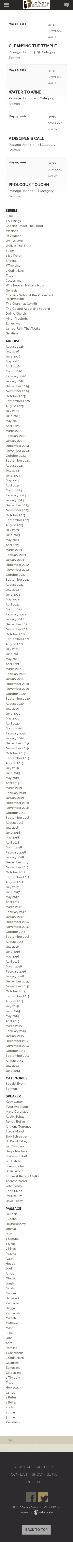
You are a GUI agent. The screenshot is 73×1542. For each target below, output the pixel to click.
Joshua (11, 1229)
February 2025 (16, 436)
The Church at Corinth (21, 303)
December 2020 (17, 684)
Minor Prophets (17, 318)
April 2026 (13, 366)
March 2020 (14, 728)
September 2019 (18, 758)
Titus (9, 275)
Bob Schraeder (16, 1136)
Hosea (10, 1263)
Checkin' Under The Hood (24, 226)
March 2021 (14, 669)
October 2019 (16, 753)
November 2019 (17, 748)
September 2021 (17, 639)
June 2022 (13, 594)
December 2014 (17, 1041)
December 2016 (17, 922)
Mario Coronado (17, 1111)
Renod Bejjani (15, 1121)
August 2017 (14, 882)
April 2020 (13, 723)
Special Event (16, 1083)
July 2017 (12, 887)
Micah (10, 1288)
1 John (10, 251)
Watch (52, 37)
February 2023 (16, 555)
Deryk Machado (17, 1151)
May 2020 (12, 718)
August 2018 (15, 823)
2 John (10, 1412)
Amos (10, 1273)
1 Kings (11, 1244)
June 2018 (13, 832)
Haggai (10, 1308)
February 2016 (16, 971)
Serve (52, 1474)
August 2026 (15, 346)
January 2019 (15, 798)
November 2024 (17, 450)
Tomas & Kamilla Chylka (22, 1176)
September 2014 (18, 1056)
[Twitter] (43, 1497)
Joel (9, 1268)
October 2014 (16, 1051)
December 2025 (17, 386)
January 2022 (15, 619)
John (25, 52)
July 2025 (12, 411)
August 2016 (15, 942)
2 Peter (11, 1402)
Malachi (11, 1318)
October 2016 (16, 932)
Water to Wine (25, 92)
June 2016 (13, 952)
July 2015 (12, 1006)
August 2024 (15, 465)
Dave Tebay (14, 1201)
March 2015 (14, 1026)
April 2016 (12, 961)
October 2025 (16, 396)
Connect (19, 1474)
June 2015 (13, 1011)
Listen (52, 24)
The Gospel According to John (28, 309)
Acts (9, 1343)
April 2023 (12, 545)
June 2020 (13, 713)
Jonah (10, 1283)
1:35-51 (34, 145)
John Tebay (14, 1186)
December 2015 (17, 981)
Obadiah (11, 1278)
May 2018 (12, 837)
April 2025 (13, 426)
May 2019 (12, 778)
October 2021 (15, 634)
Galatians (12, 333)
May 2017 (12, 897)
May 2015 (12, 1016)
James (10, 1392)
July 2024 (12, 470)
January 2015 (15, 1036)
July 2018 (12, 827)
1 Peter (11, 1397)
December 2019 (17, 743)
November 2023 (17, 510)
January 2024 (15, 500)
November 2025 (17, 391)
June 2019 (13, 773)
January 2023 (15, 560)
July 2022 (12, 589)
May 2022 (12, 599)
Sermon (14, 57)
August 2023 (15, 525)
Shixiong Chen (16, 1166)
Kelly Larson (15, 1102)
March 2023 (14, 550)
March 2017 (14, 907)
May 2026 (12, 361)
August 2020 (15, 704)
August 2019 (15, 763)
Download (55, 31)
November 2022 (17, 569)
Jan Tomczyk (15, 1146)
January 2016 (15, 976)
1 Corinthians (15, 1353)
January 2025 (15, 441)
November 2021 (17, 629)
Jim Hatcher (14, 1161)
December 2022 (17, 565)
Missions (12, 231)
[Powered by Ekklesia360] (43, 1512)
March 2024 (14, 490)
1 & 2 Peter (13, 256)
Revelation (13, 236)
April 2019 (12, 783)
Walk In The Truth (18, 246)
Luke (9, 216)
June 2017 (13, 892)
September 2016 (18, 937)
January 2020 (15, 738)
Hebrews (12, 1387)
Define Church (16, 313)
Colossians (13, 280)
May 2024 (12, 480)
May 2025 (12, 421)
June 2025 (13, 416)
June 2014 (13, 1071)
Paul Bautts (14, 1196)
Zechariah (13, 1313)
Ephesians (13, 323)
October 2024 (16, 456)
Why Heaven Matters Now (25, 285)
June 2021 (13, 654)
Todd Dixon (14, 1191)
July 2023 (12, 530)
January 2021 (15, 679)
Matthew (12, 1323)
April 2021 (12, 664)
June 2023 (13, 535)
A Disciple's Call (26, 138)
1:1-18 (34, 191)
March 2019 (14, 788)
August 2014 (15, 1061)
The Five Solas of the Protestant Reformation (29, 297)
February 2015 (16, 1031)
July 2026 (12, 351)
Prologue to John (29, 184)
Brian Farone (15, 1171)
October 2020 (16, 694)
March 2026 (14, 371)
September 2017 (17, 877)
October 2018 (16, 813)
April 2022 (12, 604)
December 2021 (17, 624)
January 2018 (15, 857)
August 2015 (15, 1001)
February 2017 (16, 912)
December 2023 (17, 505)
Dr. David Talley (16, 1141)
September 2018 (18, 817)
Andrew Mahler (16, 1181)
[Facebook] (31, 1497)
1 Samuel (12, 1239)
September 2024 (18, 460)
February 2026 (16, 376)
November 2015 (17, 986)
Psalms (11, 1254)
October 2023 (16, 515)
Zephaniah (13, 1303)
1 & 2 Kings (13, 221)
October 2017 (15, 872)
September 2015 (18, 996)
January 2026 (15, 381)
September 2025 (18, 401)
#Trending (13, 265)
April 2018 (12, 842)
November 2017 (17, 867)
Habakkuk (13, 1298)
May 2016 (12, 956)
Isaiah (10, 1258)
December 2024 (17, 446)
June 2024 (13, 475)
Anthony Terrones (18, 1126)
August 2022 (15, 584)
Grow (37, 1474)
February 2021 (16, 674)
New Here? (23, 1467)
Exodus (11, 261)
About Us (45, 1467)
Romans (11, 1348)
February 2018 (16, 852)
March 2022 (14, 609)
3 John (10, 1417)
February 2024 (16, 495)
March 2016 (14, 966)
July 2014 (12, 1065)
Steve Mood (15, 1131)
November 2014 (17, 1046)
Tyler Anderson (17, 1107)
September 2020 (18, 698)
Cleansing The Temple (33, 46)
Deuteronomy (16, 1224)
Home (9, 1440)
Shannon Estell (16, 1156)
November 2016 (17, 927)
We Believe (14, 241)
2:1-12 (34, 98)
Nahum (11, 1293)
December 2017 (17, 862)
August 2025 (15, 406)
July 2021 (12, 649)
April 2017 (12, 902)
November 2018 (17, 808)
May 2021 (12, 659)
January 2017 (15, 917)
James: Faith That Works (23, 328)
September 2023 (18, 520)
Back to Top (36, 1530)
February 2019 (16, 793)
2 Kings (11, 1248)
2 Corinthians (15, 270)
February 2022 (16, 614)
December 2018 (17, 803)
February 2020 (16, 733)
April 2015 (12, 1021)
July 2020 (12, 708)
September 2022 (18, 579)
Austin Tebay (15, 1116)
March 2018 (14, 847)
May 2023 (12, 540)
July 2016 (12, 946)
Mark (9, 1328)
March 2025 (14, 431)
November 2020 (17, 689)
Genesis (11, 290)
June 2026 (13, 356)
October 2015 (16, 991)
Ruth (9, 1234)
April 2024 (13, 485)
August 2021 (14, 644)
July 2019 (12, 768)
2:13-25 (35, 52)
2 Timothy (13, 1377)
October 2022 (16, 575)
